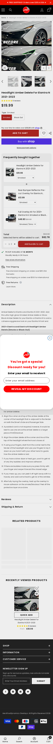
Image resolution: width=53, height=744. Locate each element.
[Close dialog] (50, 338)
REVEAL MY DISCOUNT (26, 389)
